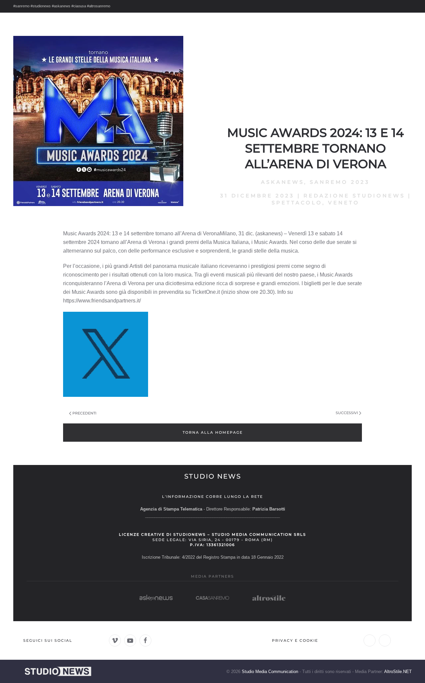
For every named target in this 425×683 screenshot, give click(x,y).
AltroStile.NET (398, 671)
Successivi (347, 412)
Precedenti (84, 413)
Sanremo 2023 (340, 182)
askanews (282, 182)
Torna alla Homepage (213, 432)
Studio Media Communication (270, 671)
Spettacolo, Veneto (316, 202)
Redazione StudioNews (354, 195)
